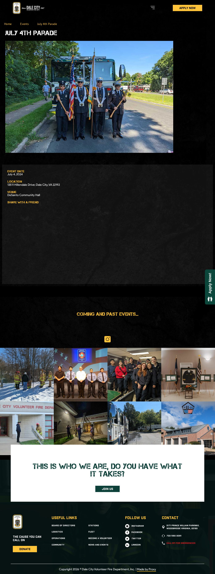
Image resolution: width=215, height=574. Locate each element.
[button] (10, 208)
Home (8, 24)
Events (24, 24)
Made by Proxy (146, 569)
